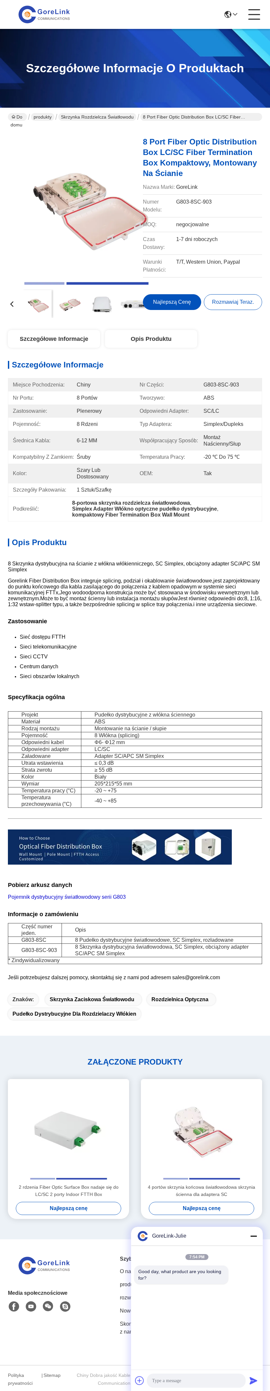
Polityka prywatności (20, 1379)
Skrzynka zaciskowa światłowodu (92, 999)
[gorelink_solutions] (65, 1307)
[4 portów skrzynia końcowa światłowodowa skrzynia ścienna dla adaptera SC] (201, 1131)
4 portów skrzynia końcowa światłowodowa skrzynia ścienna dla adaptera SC (201, 1190)
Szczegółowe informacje (54, 339)
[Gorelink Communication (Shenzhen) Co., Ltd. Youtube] (31, 1307)
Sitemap (52, 1375)
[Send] (253, 1380)
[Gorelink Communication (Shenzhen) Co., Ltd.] (44, 14)
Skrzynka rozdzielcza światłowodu (97, 117)
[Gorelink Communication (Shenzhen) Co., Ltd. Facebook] (14, 1307)
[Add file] (139, 1380)
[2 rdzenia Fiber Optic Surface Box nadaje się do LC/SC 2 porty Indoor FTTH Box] (68, 1131)
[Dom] (44, 1273)
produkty (43, 117)
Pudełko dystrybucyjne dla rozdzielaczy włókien (74, 1014)
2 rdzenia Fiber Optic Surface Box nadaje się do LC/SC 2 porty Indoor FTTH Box (69, 1190)
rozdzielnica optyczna (179, 999)
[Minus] (253, 1236)
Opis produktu (151, 339)
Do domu (16, 117)
